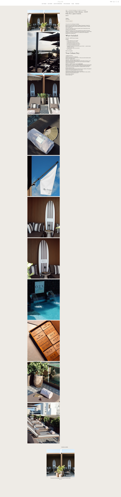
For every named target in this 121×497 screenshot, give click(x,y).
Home (66, 10)
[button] (116, 2)
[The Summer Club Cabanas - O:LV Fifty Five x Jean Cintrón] (60, 463)
